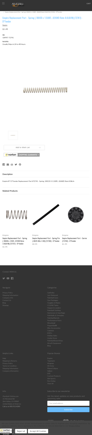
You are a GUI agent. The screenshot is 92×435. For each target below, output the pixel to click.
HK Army (50, 366)
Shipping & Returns (10, 361)
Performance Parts (54, 320)
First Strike (51, 381)
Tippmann (51, 361)
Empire (49, 358)
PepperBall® (52, 325)
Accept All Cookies (38, 431)
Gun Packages (52, 300)
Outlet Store (52, 338)
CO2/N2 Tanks (52, 305)
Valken (49, 371)
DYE (48, 373)
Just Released (52, 295)
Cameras (50, 330)
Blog (4, 303)
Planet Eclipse (52, 368)
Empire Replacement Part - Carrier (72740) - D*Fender (74, 239)
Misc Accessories (53, 328)
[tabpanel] (16, 223)
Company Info (8, 298)
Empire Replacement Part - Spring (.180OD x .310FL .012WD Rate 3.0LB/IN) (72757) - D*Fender (15, 241)
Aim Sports (51, 378)
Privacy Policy (8, 293)
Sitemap (6, 305)
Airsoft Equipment (54, 343)
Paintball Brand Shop (55, 341)
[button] (6, 432)
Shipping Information (10, 295)
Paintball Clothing (54, 310)
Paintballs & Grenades (55, 315)
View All (50, 383)
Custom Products (54, 376)
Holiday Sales (52, 336)
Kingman (50, 363)
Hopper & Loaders (54, 308)
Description (8, 174)
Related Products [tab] (10, 191)
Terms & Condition (10, 366)
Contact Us (7, 300)
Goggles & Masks (53, 303)
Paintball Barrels (53, 318)
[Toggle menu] (3, 3)
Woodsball (51, 323)
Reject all (21, 431)
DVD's (49, 333)
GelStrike (50, 293)
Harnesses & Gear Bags (56, 313)
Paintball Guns (52, 298)
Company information (11, 371)
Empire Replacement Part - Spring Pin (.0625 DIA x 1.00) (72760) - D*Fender (46, 239)
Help (4, 358)
